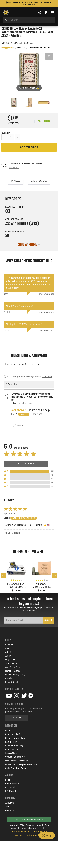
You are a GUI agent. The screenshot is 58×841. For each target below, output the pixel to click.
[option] (29, 70)
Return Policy (11, 742)
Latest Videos (11, 749)
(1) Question (30, 47)
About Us (9, 803)
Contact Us (10, 810)
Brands (8, 678)
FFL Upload (10, 791)
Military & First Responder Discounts (22, 764)
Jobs (7, 806)
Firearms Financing (14, 745)
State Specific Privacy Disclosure (29, 835)
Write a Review (44, 47)
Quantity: (5, 133)
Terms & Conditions (20, 831)
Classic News (11, 753)
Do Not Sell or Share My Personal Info (29, 820)
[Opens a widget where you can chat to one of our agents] (47, 836)
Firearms (9, 644)
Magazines (10, 659)
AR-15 (8, 652)
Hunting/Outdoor (13, 671)
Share (16, 181)
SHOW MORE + (29, 244)
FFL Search (10, 787)
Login (7, 780)
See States (14, 167)
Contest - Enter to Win (15, 757)
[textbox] (29, 370)
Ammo (8, 648)
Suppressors (11, 663)
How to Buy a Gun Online (16, 760)
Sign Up (48, 620)
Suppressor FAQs (13, 734)
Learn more (47, 376)
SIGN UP (17, 717)
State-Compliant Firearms (17, 768)
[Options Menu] (46, 414)
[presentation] (3, 575)
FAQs (7, 730)
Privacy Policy (40, 831)
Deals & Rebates (12, 682)
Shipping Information (15, 738)
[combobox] (29, 20)
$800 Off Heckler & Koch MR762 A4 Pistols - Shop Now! (29, 3)
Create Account (12, 783)
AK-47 (8, 656)
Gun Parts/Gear (12, 667)
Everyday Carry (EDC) (15, 674)
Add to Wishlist (39, 181)
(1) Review (18, 47)
